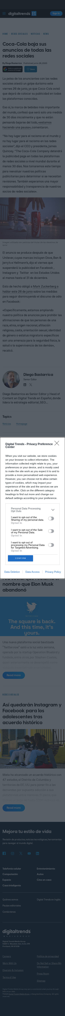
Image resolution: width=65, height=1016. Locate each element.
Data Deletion (12, 571)
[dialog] (32, 508)
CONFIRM (20, 558)
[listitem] (32, 509)
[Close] (58, 444)
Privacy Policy (53, 571)
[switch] (51, 518)
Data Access (32, 571)
